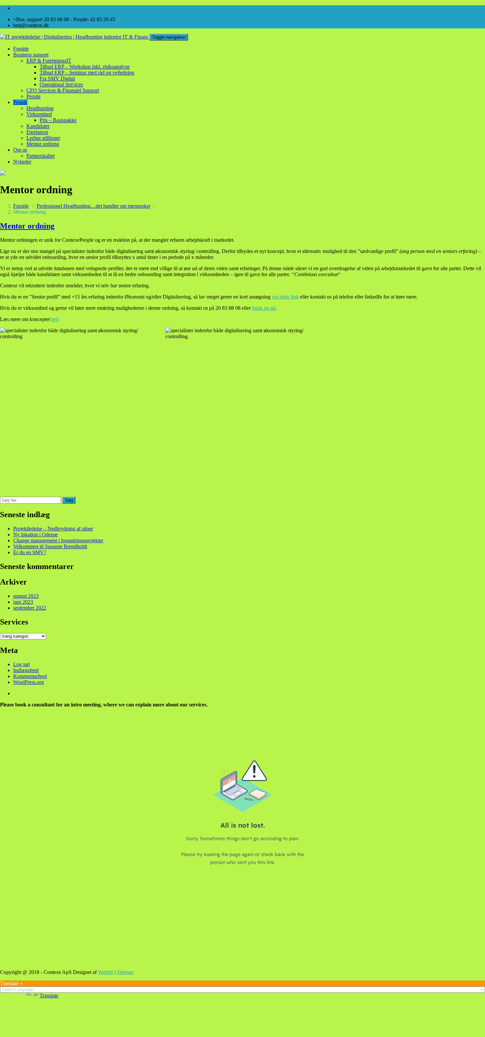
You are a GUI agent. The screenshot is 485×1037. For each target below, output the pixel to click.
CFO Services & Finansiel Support (62, 90)
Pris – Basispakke (58, 120)
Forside (21, 49)
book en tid (263, 308)
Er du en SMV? (29, 552)
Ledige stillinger (43, 138)
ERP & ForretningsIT (48, 60)
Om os (20, 150)
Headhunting (39, 108)
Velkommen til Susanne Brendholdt (50, 546)
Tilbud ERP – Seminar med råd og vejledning (87, 72)
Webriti (105, 972)
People (33, 96)
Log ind (21, 664)
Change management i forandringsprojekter (58, 540)
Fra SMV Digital (57, 78)
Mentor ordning (42, 144)
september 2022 (29, 608)
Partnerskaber (40, 156)
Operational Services (61, 84)
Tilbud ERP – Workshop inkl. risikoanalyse (85, 66)
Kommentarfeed (30, 676)
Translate (49, 995)
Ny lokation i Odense (35, 534)
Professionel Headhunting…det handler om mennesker (93, 206)
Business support (30, 54)
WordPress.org (28, 682)
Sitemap (125, 972)
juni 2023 (23, 602)
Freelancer (37, 132)
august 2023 (26, 596)
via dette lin (284, 297)
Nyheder (22, 161)
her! (55, 319)
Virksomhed (39, 114)
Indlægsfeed (26, 670)
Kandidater (37, 126)
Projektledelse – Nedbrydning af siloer (53, 528)
